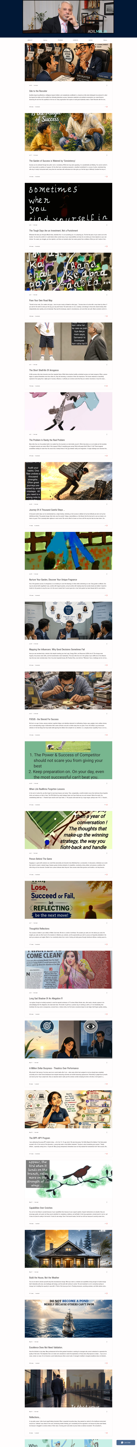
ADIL (97, 31)
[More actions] (107, 85)
